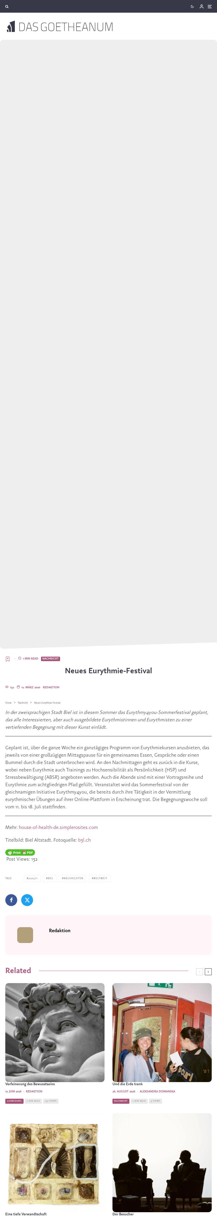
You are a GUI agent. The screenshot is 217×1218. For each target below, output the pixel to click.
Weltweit (100, 878)
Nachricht (50, 658)
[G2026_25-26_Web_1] (55, 1032)
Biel (50, 878)
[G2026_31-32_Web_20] (162, 1162)
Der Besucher (123, 1214)
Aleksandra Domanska (157, 1091)
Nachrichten (73, 878)
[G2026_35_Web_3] (162, 1032)
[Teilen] (11, 900)
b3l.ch (84, 840)
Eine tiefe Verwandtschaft (26, 1214)
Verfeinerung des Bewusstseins (30, 1084)
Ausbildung (14, 1101)
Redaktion (51, 687)
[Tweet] (27, 900)
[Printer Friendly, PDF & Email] (20, 852)
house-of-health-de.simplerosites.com (58, 827)
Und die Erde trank (127, 1084)
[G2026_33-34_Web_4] (55, 1162)
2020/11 (33, 878)
